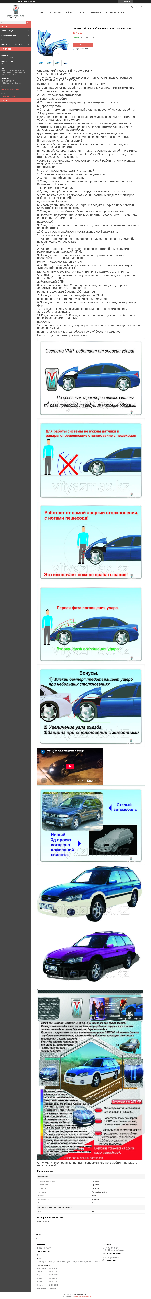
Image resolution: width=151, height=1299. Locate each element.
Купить (82, 45)
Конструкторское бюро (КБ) (11, 44)
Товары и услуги (7, 31)
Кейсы (69, 12)
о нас (41, 12)
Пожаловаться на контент (82, 1297)
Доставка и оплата (115, 12)
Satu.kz (86, 1294)
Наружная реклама (8, 35)
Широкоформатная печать (11, 40)
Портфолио (55, 12)
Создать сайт (22, 1)
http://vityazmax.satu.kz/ (10, 89)
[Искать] (28, 22)
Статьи (81, 12)
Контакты (96, 12)
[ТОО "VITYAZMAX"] (15, 11)
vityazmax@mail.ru (8, 96)
